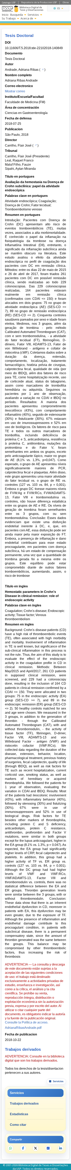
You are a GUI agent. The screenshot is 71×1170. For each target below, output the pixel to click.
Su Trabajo (9, 18)
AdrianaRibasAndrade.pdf (23, 1027)
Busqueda (16, 15)
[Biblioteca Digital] (16, 9)
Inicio (5, 15)
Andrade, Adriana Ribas (21, 69)
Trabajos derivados (24, 1103)
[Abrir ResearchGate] (48, 1148)
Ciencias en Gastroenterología (26, 113)
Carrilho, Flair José (18, 145)
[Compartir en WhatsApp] (10, 1148)
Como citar (18, 1124)
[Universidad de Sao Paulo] (7, 9)
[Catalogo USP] (42, 69)
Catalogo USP (9, 2)
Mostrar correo (15, 91)
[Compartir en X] (35, 1148)
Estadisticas (19, 1114)
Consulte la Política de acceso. (26, 1022)
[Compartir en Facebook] (23, 1148)
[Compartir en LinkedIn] (61, 1148)
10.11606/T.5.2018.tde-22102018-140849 (34, 48)
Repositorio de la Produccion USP (39, 2)
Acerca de (27, 18)
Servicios (33, 15)
